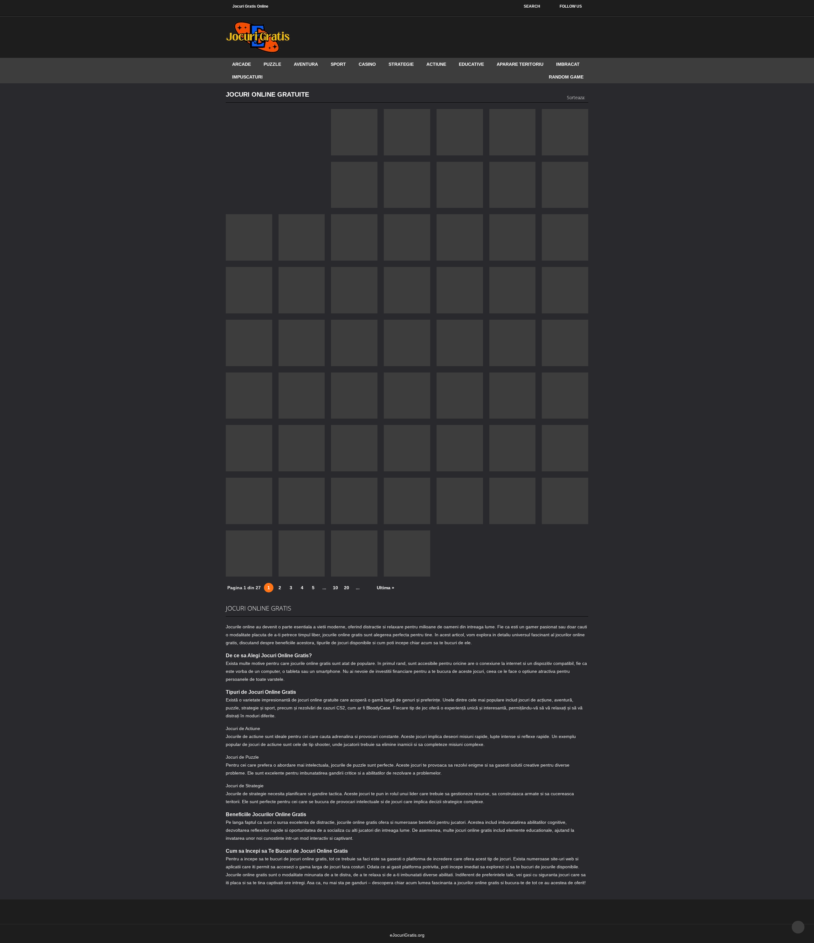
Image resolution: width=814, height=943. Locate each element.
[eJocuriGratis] (258, 36)
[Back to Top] (798, 927)
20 (346, 587)
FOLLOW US (571, 6)
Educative (471, 64)
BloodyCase (378, 707)
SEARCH (532, 6)
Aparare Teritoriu (520, 64)
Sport (338, 64)
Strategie (401, 64)
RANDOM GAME (566, 76)
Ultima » (385, 587)
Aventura (306, 64)
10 (335, 587)
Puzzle (272, 64)
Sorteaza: (576, 97)
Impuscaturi (247, 76)
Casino (367, 64)
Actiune (436, 64)
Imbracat (568, 64)
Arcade (241, 64)
